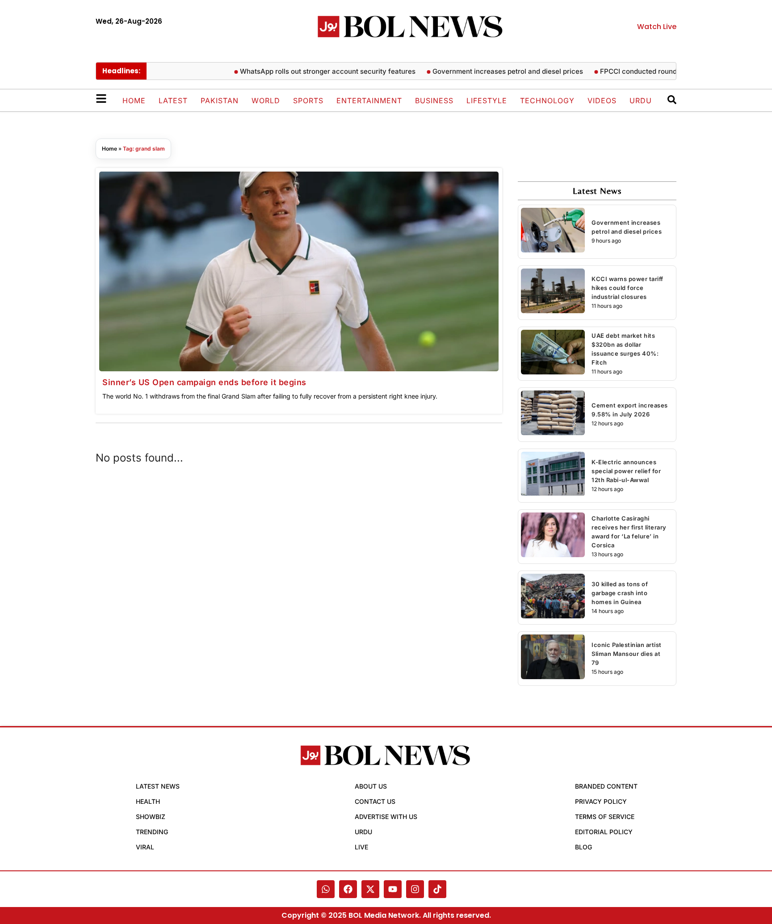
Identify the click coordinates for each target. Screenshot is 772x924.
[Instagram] (415, 889)
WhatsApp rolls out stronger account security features (311, 71)
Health (148, 801)
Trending (152, 832)
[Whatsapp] (326, 889)
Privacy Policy (601, 801)
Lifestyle (486, 100)
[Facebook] (348, 889)
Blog (583, 847)
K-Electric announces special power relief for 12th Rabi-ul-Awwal (626, 470)
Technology (547, 100)
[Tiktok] (437, 889)
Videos (602, 100)
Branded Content (606, 786)
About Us (371, 786)
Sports (308, 100)
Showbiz (150, 816)
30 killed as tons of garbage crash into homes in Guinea (620, 592)
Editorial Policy (604, 832)
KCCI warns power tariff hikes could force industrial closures (627, 287)
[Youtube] (393, 889)
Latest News (158, 786)
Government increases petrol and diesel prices (491, 71)
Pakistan (220, 100)
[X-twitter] (370, 889)
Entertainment (369, 100)
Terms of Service (604, 816)
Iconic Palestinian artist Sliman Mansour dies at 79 (627, 653)
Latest (173, 100)
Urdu (640, 100)
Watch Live (656, 26)
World (266, 100)
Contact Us (375, 801)
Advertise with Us (386, 816)
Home (134, 100)
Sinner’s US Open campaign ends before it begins (204, 382)
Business (434, 100)
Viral (145, 847)
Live (361, 847)
